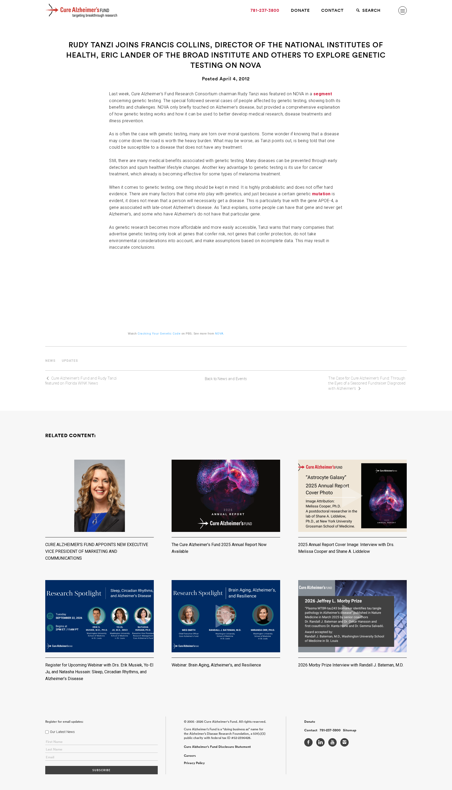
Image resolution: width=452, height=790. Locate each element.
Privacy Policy (194, 763)
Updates (70, 361)
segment (322, 93)
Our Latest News (62, 732)
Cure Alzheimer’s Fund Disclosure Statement (217, 746)
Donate (300, 10)
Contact (332, 10)
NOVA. (219, 333)
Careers (190, 755)
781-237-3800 (265, 10)
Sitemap (349, 730)
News (50, 361)
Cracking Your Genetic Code (159, 333)
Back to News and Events (226, 379)
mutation (321, 193)
